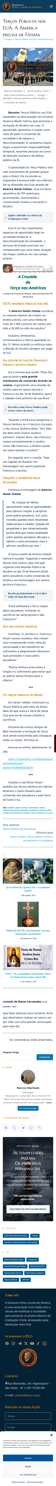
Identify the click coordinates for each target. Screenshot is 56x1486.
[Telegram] (20, 1343)
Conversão (33, 808)
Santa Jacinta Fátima (12, 1273)
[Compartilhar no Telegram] (23, 1128)
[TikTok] (38, 1343)
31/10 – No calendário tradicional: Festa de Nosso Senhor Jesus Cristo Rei (28, 975)
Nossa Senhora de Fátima (15, 1266)
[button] (51, 1435)
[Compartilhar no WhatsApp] (31, 1128)
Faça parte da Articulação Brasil (28, 1209)
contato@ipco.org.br (27, 1395)
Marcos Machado (13, 90)
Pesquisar (45, 1057)
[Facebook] (7, 1343)
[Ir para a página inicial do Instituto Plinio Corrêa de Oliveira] (28, 1357)
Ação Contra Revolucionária (19, 95)
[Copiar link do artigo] (39, 1128)
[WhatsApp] (45, 1343)
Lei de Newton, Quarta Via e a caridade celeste (28, 889)
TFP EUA (49, 813)
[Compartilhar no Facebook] (6, 1128)
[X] (26, 1343)
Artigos (41, 95)
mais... (49, 1102)
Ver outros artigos (28, 1108)
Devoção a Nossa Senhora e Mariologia (24, 98)
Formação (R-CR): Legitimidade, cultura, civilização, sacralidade (28, 932)
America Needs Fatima (17, 808)
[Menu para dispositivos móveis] (51, 6)
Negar (28, 1466)
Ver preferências (28, 1474)
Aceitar (28, 1458)
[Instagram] (13, 1343)
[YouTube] (32, 1343)
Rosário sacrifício (29, 810)
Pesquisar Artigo (11, 1052)
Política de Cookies (18, 1482)
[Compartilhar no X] (14, 1128)
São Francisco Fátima (20, 813)
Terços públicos (38, 813)
